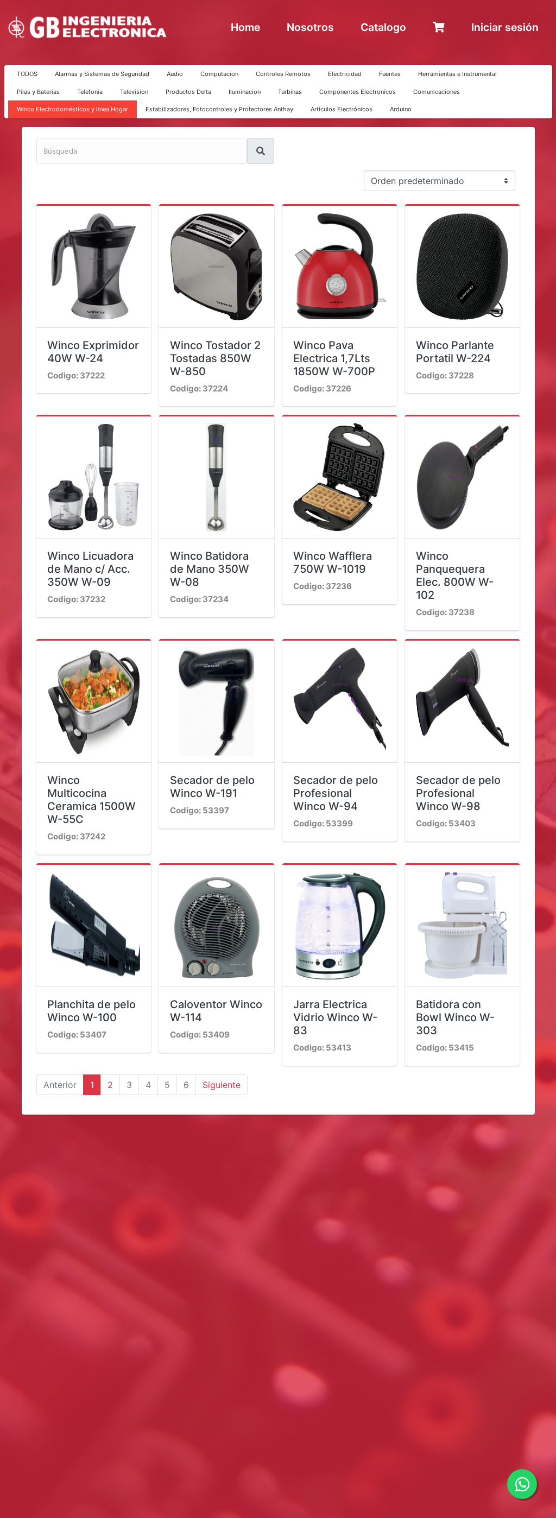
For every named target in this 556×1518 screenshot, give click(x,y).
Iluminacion (245, 92)
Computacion (219, 74)
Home (245, 27)
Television (134, 92)
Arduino (401, 109)
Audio (175, 74)
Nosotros (310, 27)
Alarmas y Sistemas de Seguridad (102, 74)
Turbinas (290, 92)
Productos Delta (188, 92)
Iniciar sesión (505, 27)
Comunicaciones (436, 92)
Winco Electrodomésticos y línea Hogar (72, 109)
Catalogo (383, 27)
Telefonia (90, 92)
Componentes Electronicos (357, 92)
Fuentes (390, 74)
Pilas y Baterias (38, 92)
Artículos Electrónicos (341, 109)
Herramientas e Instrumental (457, 74)
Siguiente (222, 1084)
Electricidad (345, 74)
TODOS (27, 74)
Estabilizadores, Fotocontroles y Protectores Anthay (219, 109)
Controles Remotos (283, 74)
